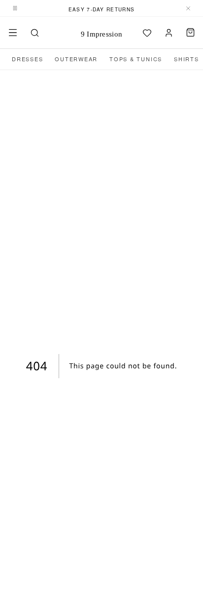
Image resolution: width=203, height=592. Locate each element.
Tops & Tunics (135, 59)
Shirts (186, 59)
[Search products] (34, 32)
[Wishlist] (147, 32)
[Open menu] (13, 32)
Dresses (27, 59)
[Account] (168, 32)
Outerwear (76, 59)
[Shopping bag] (190, 32)
